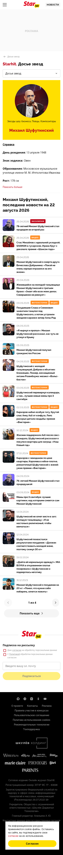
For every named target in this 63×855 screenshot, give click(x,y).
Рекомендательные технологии (31, 724)
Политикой (14, 654)
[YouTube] (45, 698)
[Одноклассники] (38, 698)
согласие (16, 650)
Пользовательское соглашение (31, 715)
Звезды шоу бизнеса (19, 121)
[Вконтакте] (31, 698)
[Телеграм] (25, 698)
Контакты (32, 706)
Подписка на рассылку (19, 645)
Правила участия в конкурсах (32, 710)
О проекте (17, 706)
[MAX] (18, 698)
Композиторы (48, 121)
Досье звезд (13, 56)
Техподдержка (31, 729)
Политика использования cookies (31, 720)
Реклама (47, 706)
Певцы (35, 121)
